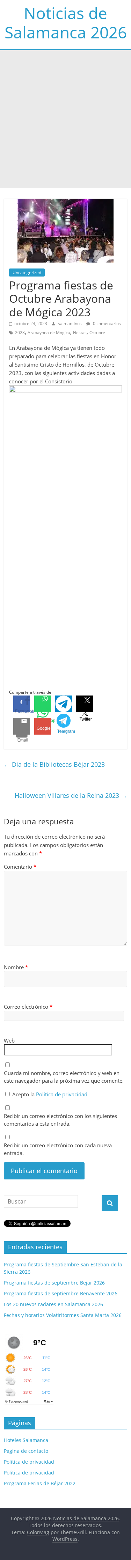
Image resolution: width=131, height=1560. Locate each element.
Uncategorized (27, 272)
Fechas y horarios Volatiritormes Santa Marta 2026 (63, 1315)
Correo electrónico (28, 1006)
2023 (20, 333)
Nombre (16, 967)
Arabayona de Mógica (49, 333)
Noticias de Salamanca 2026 (66, 22)
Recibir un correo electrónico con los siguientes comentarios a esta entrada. (60, 1119)
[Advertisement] (65, 119)
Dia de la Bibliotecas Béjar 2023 (54, 764)
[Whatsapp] (42, 704)
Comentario (20, 866)
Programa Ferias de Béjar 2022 (39, 1483)
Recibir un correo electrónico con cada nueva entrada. (58, 1149)
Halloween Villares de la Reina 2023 (71, 795)
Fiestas (80, 333)
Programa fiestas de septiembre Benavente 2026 (60, 1293)
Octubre (97, 333)
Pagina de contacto (26, 1451)
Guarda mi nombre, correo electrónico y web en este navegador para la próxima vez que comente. (64, 1076)
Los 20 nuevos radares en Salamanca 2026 (53, 1304)
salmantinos (70, 323)
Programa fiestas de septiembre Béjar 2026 (54, 1282)
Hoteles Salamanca (26, 1440)
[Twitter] (84, 704)
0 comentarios (106, 323)
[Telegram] (63, 704)
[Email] (21, 726)
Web (9, 1040)
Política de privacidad (61, 1094)
